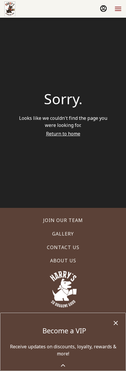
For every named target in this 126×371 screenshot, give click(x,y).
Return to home (63, 133)
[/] (63, 289)
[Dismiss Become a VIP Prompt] (116, 323)
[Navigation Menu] (118, 9)
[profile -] (103, 8)
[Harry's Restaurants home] (30, 8)
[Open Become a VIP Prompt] (63, 365)
